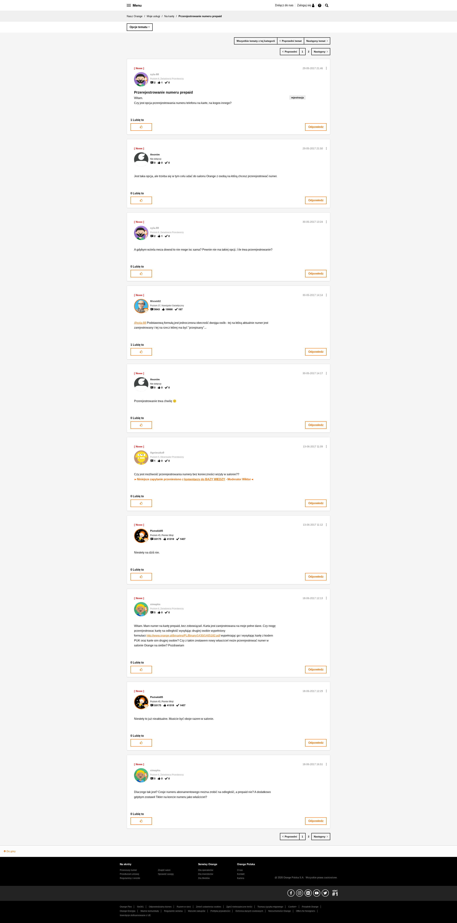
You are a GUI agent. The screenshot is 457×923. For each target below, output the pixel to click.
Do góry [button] (11, 851)
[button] (326, 68)
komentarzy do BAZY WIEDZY (204, 479)
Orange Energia (127, 911)
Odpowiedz (315, 126)
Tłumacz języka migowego (270, 906)
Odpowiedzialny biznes (160, 906)
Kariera (240, 878)
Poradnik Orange (310, 906)
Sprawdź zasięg (166, 874)
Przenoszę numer (128, 870)
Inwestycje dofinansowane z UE (135, 915)
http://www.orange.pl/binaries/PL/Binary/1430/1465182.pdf (183, 635)
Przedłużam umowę (129, 874)
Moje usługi (153, 16)
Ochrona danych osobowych (249, 911)
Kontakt (240, 874)
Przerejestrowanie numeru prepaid (163, 92)
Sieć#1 (140, 906)
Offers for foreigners (305, 911)
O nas (240, 870)
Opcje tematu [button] (138, 27)
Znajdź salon (164, 870)
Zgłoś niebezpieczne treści (239, 906)
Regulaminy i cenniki (130, 878)
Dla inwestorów (205, 874)
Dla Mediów (204, 878)
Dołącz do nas (284, 5)
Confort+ (292, 906)
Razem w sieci (184, 906)
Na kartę (169, 16)
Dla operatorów (205, 870)
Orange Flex (126, 906)
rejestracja (297, 97)
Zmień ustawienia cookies (208, 906)
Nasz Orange (134, 16)
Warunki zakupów (196, 911)
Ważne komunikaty (149, 911)
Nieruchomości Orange (279, 911)
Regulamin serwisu (173, 911)
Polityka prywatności (220, 911)
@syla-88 (140, 322)
